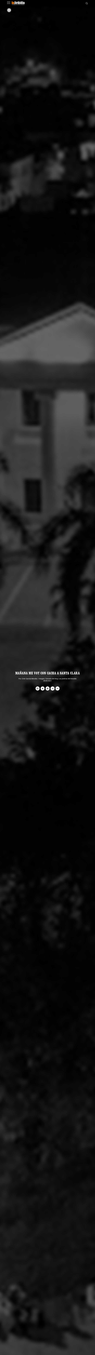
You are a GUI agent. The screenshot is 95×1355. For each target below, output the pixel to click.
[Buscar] (87, 3)
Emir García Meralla (29, 679)
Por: (20, 679)
